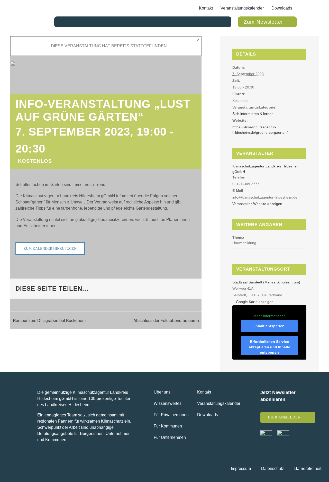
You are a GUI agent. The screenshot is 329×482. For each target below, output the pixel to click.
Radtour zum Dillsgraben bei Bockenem (49, 320)
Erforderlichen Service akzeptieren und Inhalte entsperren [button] (269, 347)
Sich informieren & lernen (252, 114)
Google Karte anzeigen (254, 302)
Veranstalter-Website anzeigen (257, 204)
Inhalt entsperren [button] (269, 326)
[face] (266, 432)
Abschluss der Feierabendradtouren (166, 320)
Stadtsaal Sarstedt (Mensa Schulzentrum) (266, 282)
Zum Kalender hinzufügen (50, 249)
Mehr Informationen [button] (269, 316)
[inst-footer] (283, 432)
